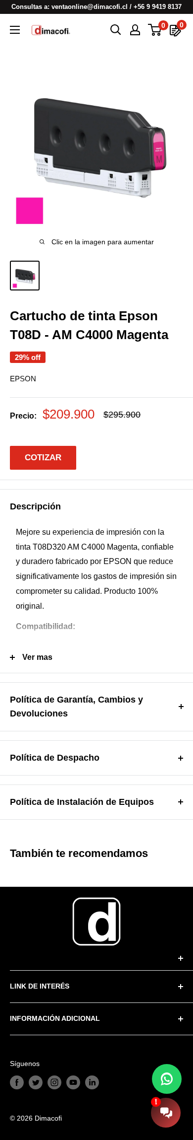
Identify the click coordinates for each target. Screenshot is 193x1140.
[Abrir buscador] (115, 29)
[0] (155, 30)
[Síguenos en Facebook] (17, 1082)
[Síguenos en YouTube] (73, 1082)
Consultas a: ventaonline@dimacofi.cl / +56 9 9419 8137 (96, 6)
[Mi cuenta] (135, 29)
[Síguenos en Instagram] (54, 1082)
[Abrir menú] (15, 30)
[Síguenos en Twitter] (36, 1082)
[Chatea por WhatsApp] (167, 1079)
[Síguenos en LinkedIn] (92, 1082)
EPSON (23, 378)
